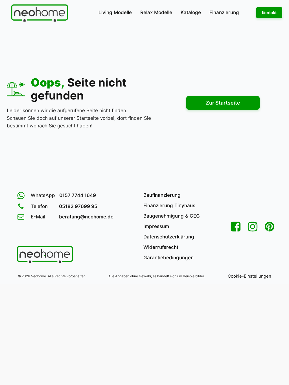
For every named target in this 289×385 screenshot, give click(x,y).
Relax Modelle (156, 12)
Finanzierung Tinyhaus (169, 205)
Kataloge (191, 12)
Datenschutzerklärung (168, 237)
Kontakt (269, 12)
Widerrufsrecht (160, 247)
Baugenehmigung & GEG (171, 216)
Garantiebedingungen (168, 257)
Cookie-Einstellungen (249, 276)
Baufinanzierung (162, 195)
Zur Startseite (223, 103)
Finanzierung (224, 12)
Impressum (156, 226)
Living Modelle (115, 12)
